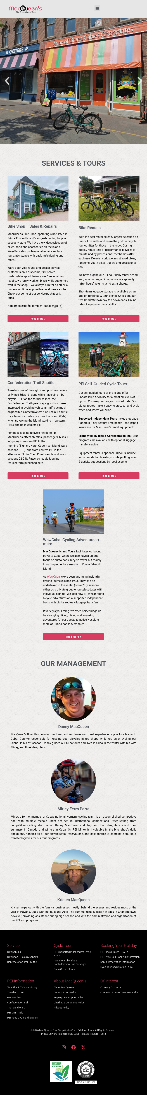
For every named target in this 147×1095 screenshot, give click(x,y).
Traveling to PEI (15, 992)
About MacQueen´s (70, 981)
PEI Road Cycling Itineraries (22, 1017)
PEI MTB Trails (15, 1012)
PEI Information (20, 981)
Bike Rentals (14, 951)
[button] (97, 8)
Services (14, 945)
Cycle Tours (64, 945)
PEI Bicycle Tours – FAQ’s (114, 951)
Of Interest (109, 981)
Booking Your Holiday (118, 945)
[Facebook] (73, 1047)
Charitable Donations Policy (69, 1002)
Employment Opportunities (68, 997)
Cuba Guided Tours (64, 969)
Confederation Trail (17, 1002)
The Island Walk (16, 1007)
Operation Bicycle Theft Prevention (119, 992)
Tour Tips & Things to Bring (22, 987)
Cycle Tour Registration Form (116, 967)
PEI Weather (14, 997)
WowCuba (53, 576)
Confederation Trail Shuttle (22, 962)
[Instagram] (63, 1047)
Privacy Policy (61, 1007)
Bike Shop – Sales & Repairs (22, 956)
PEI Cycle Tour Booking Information (120, 956)
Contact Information (65, 992)
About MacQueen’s (64, 987)
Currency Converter (111, 987)
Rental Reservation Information (117, 962)
